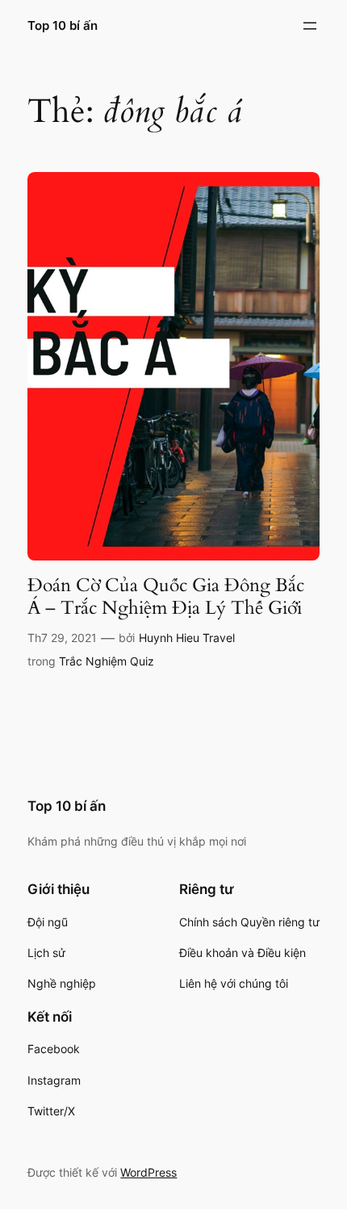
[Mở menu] (310, 26)
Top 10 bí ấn (62, 26)
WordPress (148, 1172)
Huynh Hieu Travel (187, 637)
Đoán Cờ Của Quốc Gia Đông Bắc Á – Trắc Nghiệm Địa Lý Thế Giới (165, 596)
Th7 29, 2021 (62, 637)
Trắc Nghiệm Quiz (106, 661)
